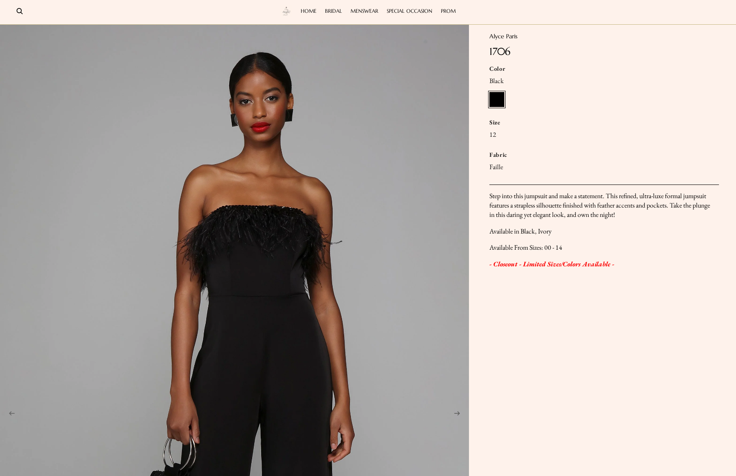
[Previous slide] (9, 414)
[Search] (19, 11)
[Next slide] (459, 414)
